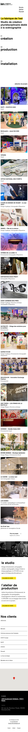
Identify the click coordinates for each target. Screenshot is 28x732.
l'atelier (13, 708)
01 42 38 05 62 (14, 721)
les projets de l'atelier (7, 605)
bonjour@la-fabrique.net (14, 723)
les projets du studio (7, 578)
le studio (12, 698)
